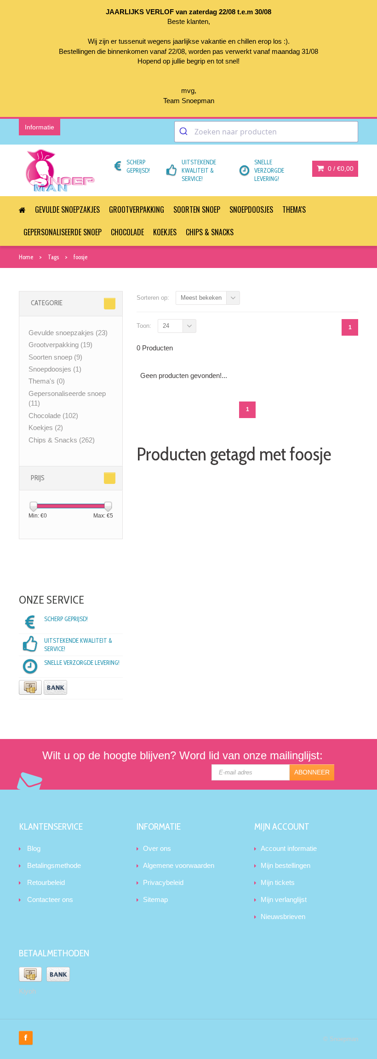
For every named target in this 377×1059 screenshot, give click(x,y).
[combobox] (266, 131)
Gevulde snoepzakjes (67, 209)
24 (166, 325)
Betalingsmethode (54, 865)
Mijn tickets (278, 882)
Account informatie (289, 848)
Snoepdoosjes (251, 209)
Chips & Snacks (210, 232)
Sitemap (155, 899)
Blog (33, 848)
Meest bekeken (201, 297)
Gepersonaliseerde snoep (62, 232)
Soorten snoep (196, 209)
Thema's (294, 209)
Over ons (157, 848)
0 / (340, 168)
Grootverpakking (136, 209)
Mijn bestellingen (285, 865)
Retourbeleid (46, 882)
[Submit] (184, 132)
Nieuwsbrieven (283, 916)
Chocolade (127, 232)
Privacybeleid (163, 882)
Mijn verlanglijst (284, 899)
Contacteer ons (50, 899)
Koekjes (165, 232)
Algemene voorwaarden (178, 865)
